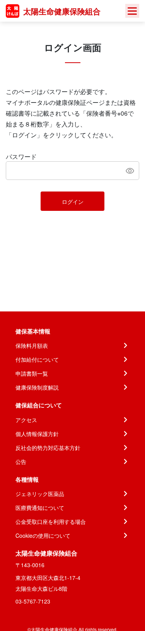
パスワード (21, 156)
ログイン (73, 201)
